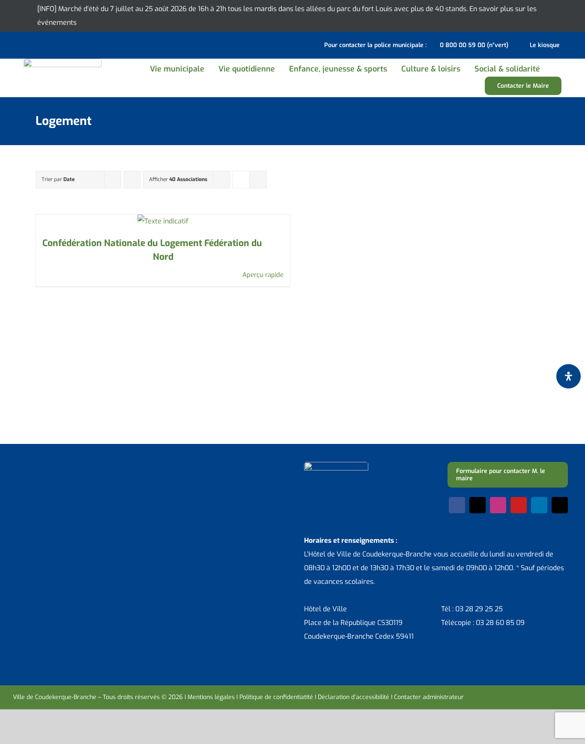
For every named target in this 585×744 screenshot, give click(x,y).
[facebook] (457, 505)
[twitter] (477, 505)
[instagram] (498, 505)
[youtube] (518, 505)
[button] (556, 69)
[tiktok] (560, 505)
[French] (40, 44)
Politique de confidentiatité (276, 697)
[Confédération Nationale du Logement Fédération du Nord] (163, 221)
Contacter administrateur (429, 697)
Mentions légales (211, 697)
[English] (29, 44)
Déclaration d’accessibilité (353, 697)
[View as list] (258, 179)
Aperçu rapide (263, 275)
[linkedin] (539, 505)
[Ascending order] (132, 179)
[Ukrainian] (51, 44)
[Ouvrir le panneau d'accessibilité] (568, 376)
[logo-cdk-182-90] (62, 61)
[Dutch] (18, 44)
